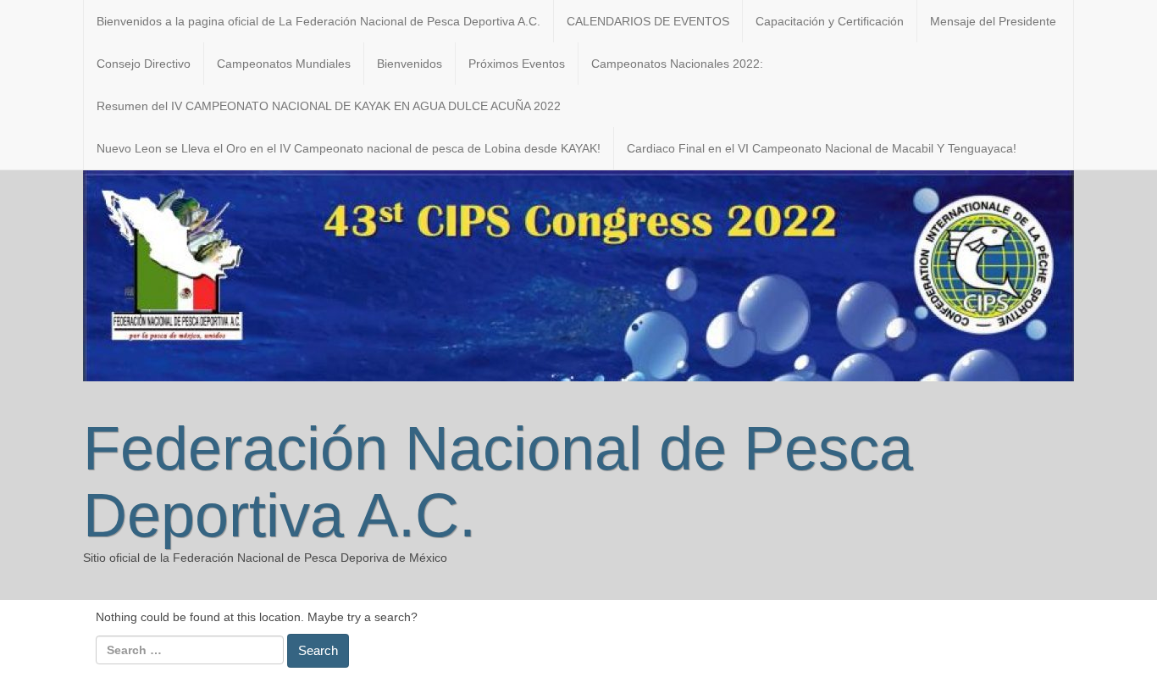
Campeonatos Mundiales (284, 63)
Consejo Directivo (144, 63)
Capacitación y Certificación (830, 21)
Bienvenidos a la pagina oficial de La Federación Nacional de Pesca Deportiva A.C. (318, 21)
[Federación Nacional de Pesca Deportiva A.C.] (578, 274)
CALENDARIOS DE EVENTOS (648, 21)
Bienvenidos (409, 63)
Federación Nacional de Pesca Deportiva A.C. (498, 481)
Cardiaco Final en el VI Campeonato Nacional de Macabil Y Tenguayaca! (821, 148)
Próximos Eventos (516, 63)
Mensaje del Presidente (993, 21)
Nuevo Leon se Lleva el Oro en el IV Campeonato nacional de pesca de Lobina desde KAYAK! (349, 148)
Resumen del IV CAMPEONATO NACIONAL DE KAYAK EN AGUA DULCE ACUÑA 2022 (329, 106)
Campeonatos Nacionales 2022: (677, 63)
